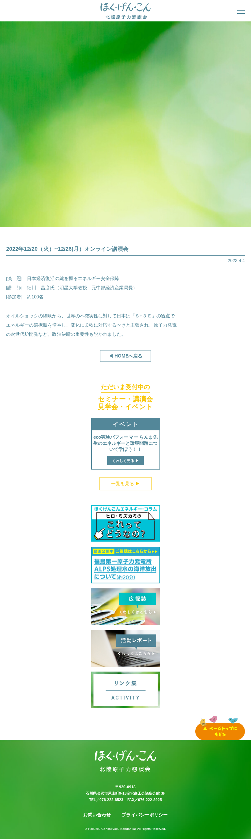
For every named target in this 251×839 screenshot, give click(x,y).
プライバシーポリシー (145, 814)
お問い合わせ (97, 814)
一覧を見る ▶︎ (125, 483)
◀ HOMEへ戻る (125, 355)
